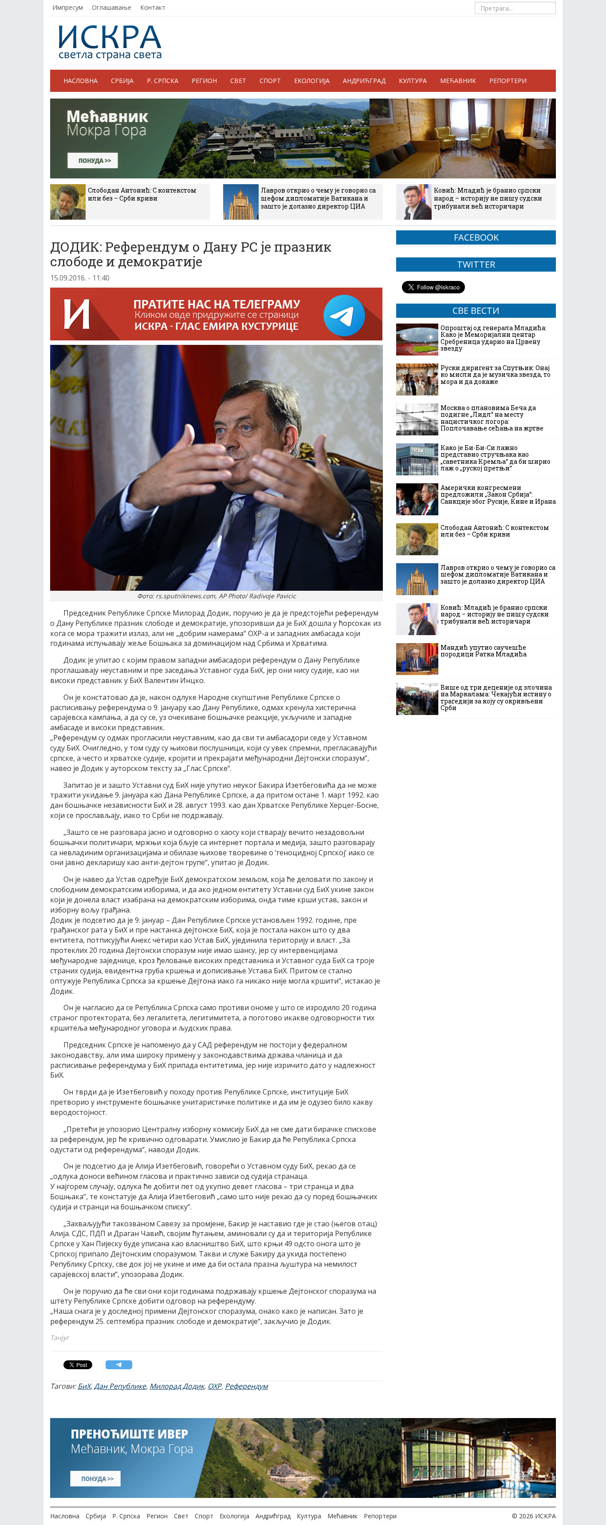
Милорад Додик (177, 1386)
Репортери (508, 80)
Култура (413, 80)
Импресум (67, 7)
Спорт (270, 80)
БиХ (84, 1386)
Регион (204, 80)
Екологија (312, 80)
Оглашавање (111, 7)
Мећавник (458, 80)
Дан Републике (120, 1386)
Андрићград (364, 80)
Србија (122, 80)
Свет (238, 80)
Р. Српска (162, 80)
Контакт (152, 7)
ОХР (214, 1386)
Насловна (80, 80)
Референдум (246, 1386)
